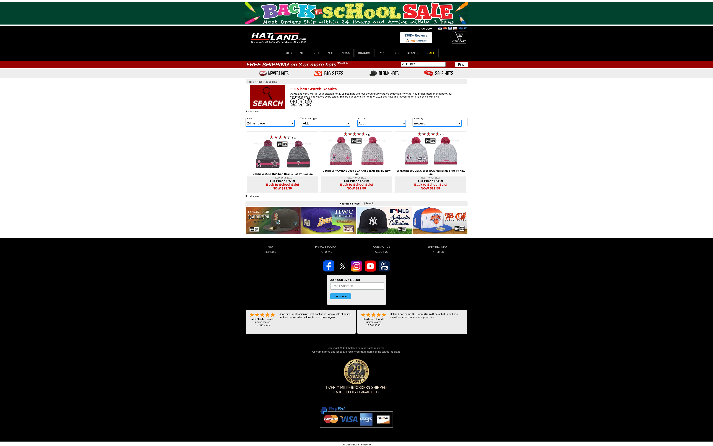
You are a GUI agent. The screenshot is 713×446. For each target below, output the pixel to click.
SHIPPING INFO (437, 246)
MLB (289, 53)
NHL (330, 53)
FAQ (270, 246)
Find (461, 64)
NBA (316, 53)
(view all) (368, 203)
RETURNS (326, 251)
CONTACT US (381, 246)
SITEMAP (366, 444)
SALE (431, 53)
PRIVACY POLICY (326, 246)
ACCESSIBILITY (350, 444)
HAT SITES (437, 251)
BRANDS (364, 53)
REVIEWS (270, 251)
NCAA (346, 53)
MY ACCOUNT (426, 28)
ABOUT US (381, 251)
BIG (396, 53)
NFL (302, 53)
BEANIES (413, 53)
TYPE (381, 53)
